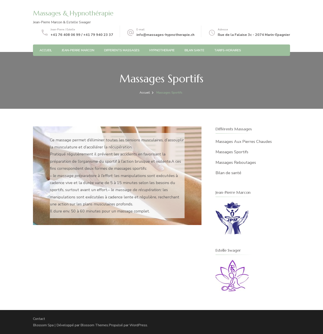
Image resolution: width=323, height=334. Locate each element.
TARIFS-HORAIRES (227, 50)
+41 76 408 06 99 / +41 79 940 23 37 (82, 34)
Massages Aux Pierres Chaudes (244, 141)
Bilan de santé (228, 172)
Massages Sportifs (232, 152)
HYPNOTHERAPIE (162, 50)
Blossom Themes (94, 325)
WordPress (138, 325)
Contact (39, 318)
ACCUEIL (46, 50)
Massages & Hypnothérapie (73, 13)
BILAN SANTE (194, 50)
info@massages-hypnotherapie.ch (165, 34)
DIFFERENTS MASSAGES (122, 50)
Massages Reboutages (236, 162)
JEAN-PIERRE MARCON (78, 50)
